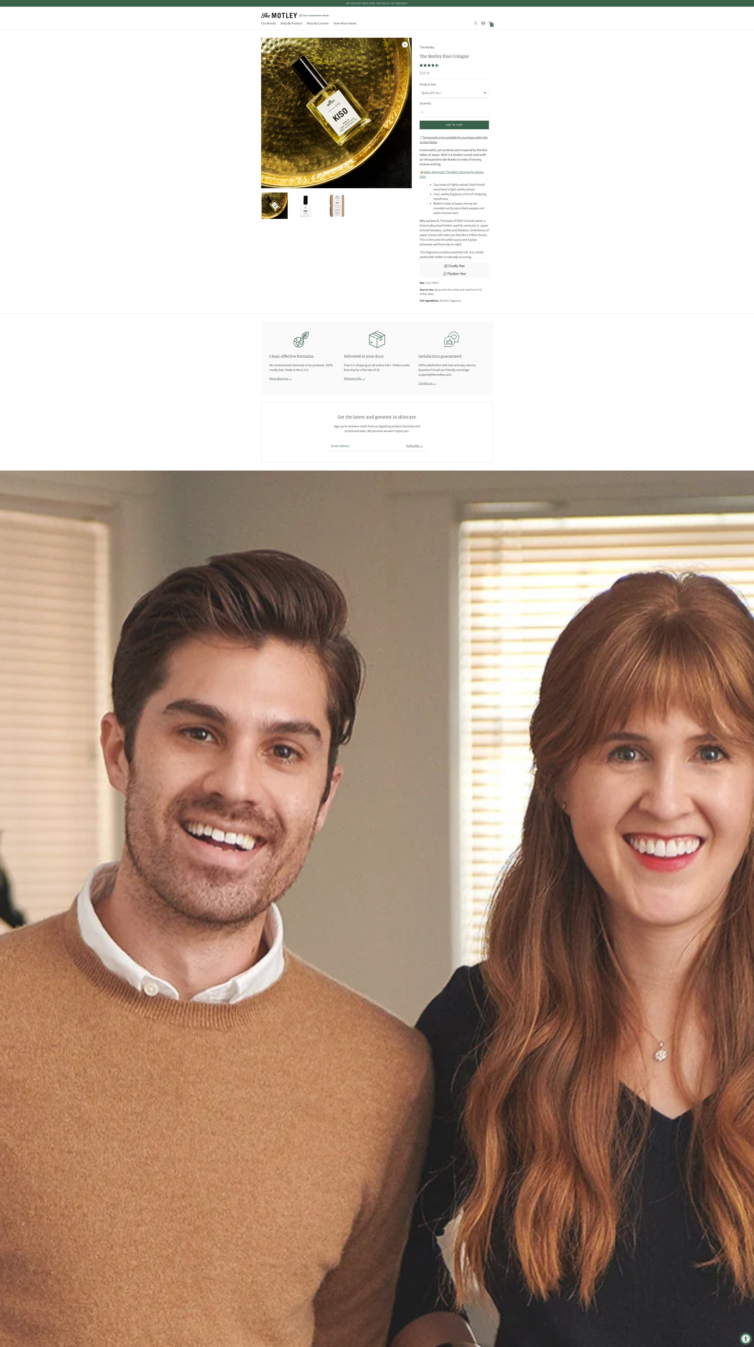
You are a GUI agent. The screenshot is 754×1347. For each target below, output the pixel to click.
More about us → (280, 378)
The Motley (427, 47)
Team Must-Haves (344, 23)
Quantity (425, 103)
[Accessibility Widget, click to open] (745, 1338)
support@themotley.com (434, 375)
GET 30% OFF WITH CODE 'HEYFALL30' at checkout (377, 3)
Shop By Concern (318, 23)
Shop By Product (291, 23)
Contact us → (427, 383)
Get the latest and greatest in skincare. (377, 417)
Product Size (428, 84)
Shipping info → (354, 378)
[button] (429, 65)
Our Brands (268, 23)
